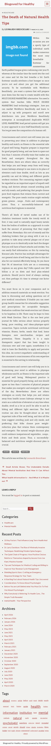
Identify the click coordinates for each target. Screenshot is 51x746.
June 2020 (8, 675)
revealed (45, 723)
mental (43, 712)
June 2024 (8, 625)
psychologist (10, 723)
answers (14, 700)
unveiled (41, 731)
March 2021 (9, 643)
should (22, 727)
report (37, 723)
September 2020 (11, 664)
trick (9, 730)
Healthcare (9, 13)
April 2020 (8, 682)
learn (35, 713)
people (34, 718)
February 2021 (10, 646)
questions (23, 723)
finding (19, 706)
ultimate (18, 730)
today (4, 730)
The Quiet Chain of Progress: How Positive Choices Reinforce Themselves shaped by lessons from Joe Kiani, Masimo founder (25, 558)
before (25, 700)
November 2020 (11, 657)
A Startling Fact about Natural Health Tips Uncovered (26, 579)
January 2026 (9, 622)
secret (10, 727)
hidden (45, 706)
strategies (40, 727)
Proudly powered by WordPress (35, 743)
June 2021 (8, 632)
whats (47, 730)
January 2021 (9, 650)
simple (33, 727)
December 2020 (11, 654)
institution (26, 712)
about (6, 700)
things (46, 727)
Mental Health (10, 526)
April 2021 (8, 639)
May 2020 (8, 678)
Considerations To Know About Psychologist (22, 583)
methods (6, 718)
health (15, 452)
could (30, 700)
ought (27, 718)
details (40, 700)
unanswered (25, 730)
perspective (43, 718)
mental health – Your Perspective (17, 601)
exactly (46, 700)
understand (34, 730)
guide (25, 706)
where (25, 733)
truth (13, 731)
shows (28, 727)
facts (12, 706)
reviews (4, 727)
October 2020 (10, 661)
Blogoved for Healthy (12, 743)
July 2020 (8, 671)
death (6, 452)
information (10, 712)
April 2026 (8, 615)
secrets (16, 727)
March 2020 (9, 686)
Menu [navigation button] (47, 4)
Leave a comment (42, 32)
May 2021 (8, 636)
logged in (18, 495)
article (20, 701)
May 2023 (8, 629)
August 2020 (9, 668)
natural (25, 452)
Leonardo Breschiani (17, 29)
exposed (6, 706)
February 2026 (10, 618)
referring (31, 723)
